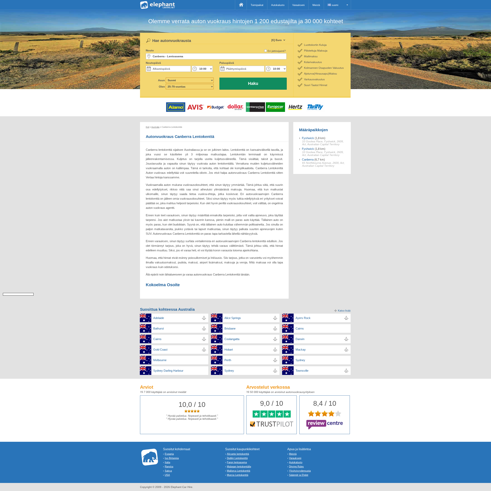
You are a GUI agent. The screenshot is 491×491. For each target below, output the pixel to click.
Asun (161, 80)
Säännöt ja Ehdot (298, 475)
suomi (334, 5)
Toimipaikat (257, 5)
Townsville (302, 370)
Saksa (168, 470)
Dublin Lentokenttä (237, 458)
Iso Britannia (172, 458)
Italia (167, 462)
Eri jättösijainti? (277, 50)
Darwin (300, 339)
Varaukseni (298, 5)
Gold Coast (160, 349)
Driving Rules (296, 466)
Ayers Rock (303, 318)
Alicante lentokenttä (238, 453)
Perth (227, 360)
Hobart (228, 349)
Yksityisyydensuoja (300, 470)
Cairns (300, 328)
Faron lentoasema (237, 462)
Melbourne (159, 360)
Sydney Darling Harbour (168, 370)
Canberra (308, 159)
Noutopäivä (153, 62)
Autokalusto (277, 5)
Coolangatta (231, 339)
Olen (162, 86)
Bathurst (158, 328)
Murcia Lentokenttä (237, 475)
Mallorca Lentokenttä (238, 470)
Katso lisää (344, 310)
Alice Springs (232, 318)
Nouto (150, 50)
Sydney (300, 360)
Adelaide (158, 318)
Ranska (169, 466)
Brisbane (230, 328)
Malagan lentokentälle (239, 466)
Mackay (301, 349)
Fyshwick (308, 138)
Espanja (169, 453)
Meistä (316, 5)
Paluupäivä (226, 62)
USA (167, 475)
